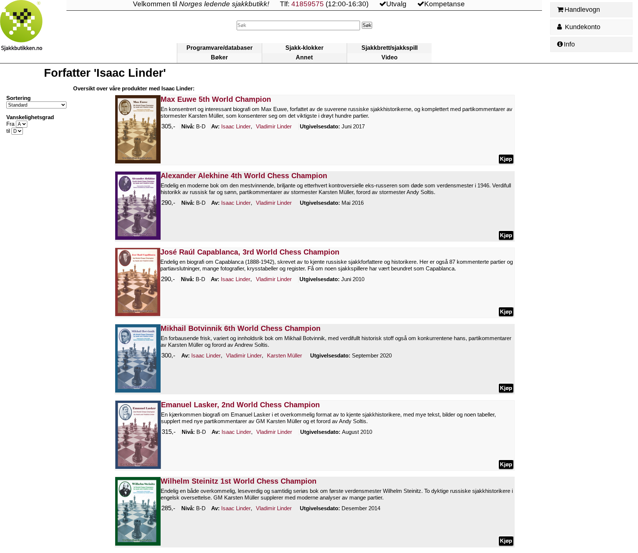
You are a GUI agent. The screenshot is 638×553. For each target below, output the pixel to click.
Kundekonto (581, 27)
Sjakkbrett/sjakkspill (389, 48)
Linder (236, 126)
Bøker (219, 57)
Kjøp (506, 159)
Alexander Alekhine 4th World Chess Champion (244, 176)
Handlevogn (582, 9)
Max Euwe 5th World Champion (216, 99)
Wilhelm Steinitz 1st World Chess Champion (238, 481)
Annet (304, 57)
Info (569, 44)
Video (389, 57)
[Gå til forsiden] (33, 31)
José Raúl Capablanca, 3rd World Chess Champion (249, 252)
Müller (284, 355)
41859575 (307, 4)
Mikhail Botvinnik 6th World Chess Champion (240, 328)
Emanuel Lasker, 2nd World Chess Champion (240, 405)
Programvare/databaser (219, 48)
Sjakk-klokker (304, 48)
